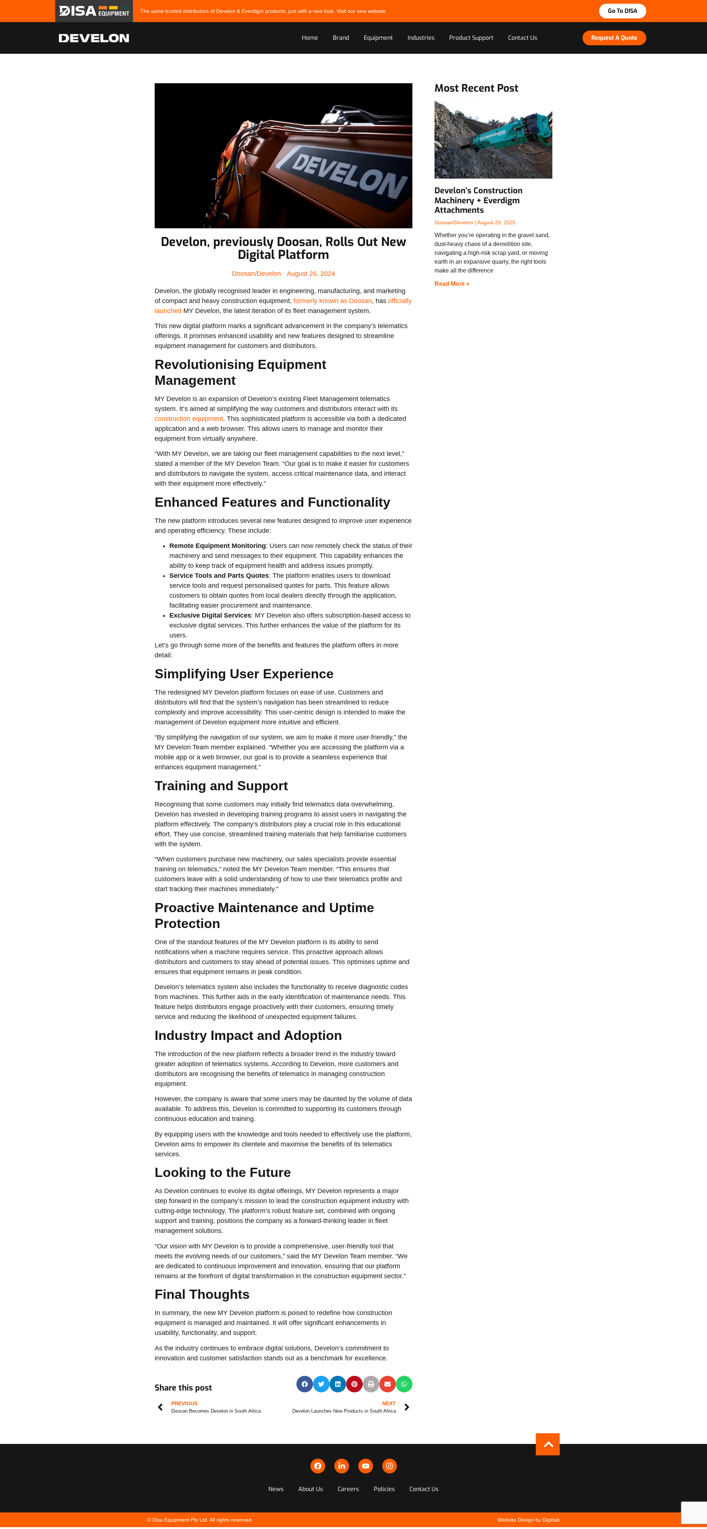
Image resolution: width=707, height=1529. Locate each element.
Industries (421, 38)
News (276, 1489)
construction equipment (189, 418)
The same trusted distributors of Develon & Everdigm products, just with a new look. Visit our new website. (263, 11)
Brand (341, 38)
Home (310, 38)
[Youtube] (365, 1466)
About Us (310, 1489)
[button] (304, 1384)
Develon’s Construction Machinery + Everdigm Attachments (479, 200)
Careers (348, 1489)
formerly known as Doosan (332, 301)
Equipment (378, 38)
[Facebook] (317, 1466)
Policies (384, 1489)
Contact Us (522, 38)
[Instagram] (389, 1466)
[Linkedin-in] (341, 1466)
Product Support (471, 38)
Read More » (452, 284)
